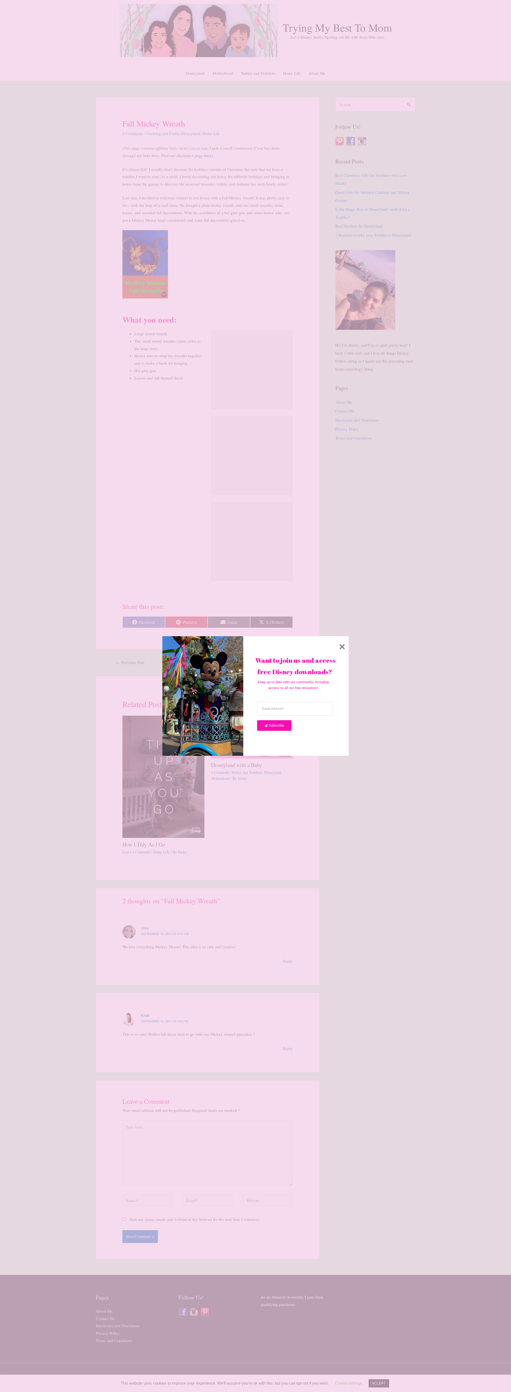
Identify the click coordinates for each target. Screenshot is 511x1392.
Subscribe (276, 725)
